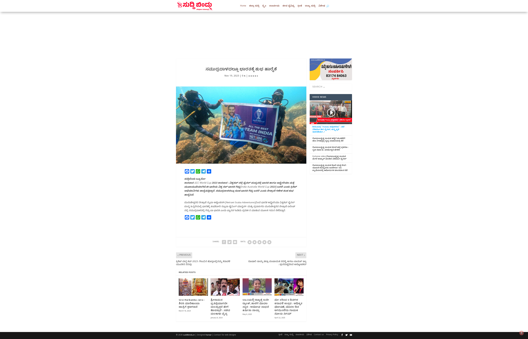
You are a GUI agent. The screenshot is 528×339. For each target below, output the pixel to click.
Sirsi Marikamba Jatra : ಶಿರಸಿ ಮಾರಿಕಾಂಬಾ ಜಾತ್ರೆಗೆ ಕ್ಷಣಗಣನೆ (192, 303)
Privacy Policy (332, 335)
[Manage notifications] (521, 333)
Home (243, 6)
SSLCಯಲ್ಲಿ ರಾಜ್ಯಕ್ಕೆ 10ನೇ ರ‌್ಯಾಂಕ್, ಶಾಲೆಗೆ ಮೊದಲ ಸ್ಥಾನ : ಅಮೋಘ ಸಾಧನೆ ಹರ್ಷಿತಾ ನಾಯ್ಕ (256, 305)
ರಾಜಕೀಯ (274, 6)
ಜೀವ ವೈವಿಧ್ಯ (289, 6)
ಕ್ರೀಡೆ (300, 6)
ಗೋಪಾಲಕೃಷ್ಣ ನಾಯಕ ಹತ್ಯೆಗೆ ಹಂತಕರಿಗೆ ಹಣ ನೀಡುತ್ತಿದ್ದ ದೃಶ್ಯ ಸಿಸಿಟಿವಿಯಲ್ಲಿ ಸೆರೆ (328, 140)
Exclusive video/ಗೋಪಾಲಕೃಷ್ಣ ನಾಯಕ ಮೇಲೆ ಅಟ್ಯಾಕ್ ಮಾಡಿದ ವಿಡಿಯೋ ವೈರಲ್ (329, 158)
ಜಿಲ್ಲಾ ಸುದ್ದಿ (254, 6)
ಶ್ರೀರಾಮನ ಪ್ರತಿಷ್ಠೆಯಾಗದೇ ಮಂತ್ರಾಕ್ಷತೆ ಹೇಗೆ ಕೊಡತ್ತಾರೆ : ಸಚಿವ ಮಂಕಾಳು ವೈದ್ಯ (220, 307)
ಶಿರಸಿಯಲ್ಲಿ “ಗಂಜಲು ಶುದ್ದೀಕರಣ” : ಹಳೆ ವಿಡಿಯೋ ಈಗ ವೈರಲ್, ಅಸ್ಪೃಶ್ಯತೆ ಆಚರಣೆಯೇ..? (328, 129)
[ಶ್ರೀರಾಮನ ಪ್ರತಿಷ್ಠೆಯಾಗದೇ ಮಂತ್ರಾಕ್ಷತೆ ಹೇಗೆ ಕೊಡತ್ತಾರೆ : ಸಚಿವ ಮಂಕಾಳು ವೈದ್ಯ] (225, 287)
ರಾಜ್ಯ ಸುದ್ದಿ (310, 6)
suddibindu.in (189, 335)
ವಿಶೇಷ (321, 6)
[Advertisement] (264, 32)
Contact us (319, 335)
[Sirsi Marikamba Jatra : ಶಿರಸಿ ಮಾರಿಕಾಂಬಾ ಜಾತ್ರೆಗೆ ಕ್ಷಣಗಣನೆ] (193, 287)
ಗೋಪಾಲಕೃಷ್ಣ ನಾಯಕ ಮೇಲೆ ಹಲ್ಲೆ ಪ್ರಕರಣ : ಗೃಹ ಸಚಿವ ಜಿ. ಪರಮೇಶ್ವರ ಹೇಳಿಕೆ (330, 149)
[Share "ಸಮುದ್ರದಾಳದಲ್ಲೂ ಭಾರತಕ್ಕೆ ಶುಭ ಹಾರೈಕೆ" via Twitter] (229, 242)
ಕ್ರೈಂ (264, 6)
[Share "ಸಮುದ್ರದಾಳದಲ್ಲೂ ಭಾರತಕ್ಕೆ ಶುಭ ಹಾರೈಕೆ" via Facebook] (224, 242)
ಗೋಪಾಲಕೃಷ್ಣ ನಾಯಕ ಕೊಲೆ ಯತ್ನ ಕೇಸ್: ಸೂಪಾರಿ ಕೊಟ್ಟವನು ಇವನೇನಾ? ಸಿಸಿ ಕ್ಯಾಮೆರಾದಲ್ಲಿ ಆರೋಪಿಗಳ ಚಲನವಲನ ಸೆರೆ (329, 168)
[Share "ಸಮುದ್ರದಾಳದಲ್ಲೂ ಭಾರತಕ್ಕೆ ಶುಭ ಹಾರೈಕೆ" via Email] (235, 242)
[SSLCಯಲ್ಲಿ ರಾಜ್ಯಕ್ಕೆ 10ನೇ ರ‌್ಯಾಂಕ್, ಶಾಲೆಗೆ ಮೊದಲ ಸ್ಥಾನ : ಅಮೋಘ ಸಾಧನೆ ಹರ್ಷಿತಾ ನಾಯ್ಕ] (257, 287)
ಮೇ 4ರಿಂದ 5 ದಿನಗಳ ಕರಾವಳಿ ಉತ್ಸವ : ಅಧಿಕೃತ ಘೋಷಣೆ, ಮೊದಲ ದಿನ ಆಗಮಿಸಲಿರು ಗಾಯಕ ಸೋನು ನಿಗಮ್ (288, 307)
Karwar (209, 335)
